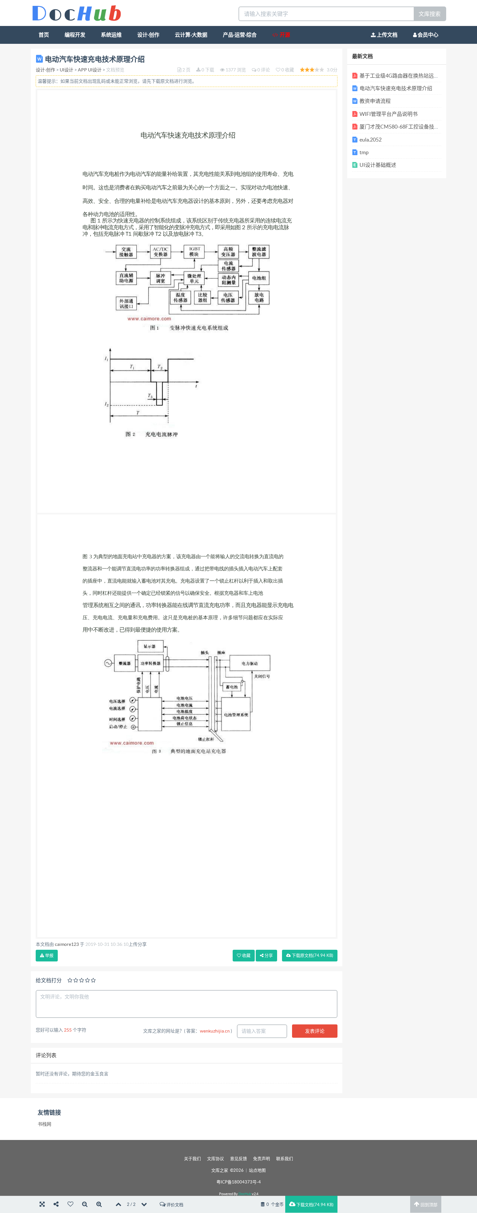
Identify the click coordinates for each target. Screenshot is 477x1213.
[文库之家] (77, 12)
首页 (44, 35)
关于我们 (192, 1158)
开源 (284, 35)
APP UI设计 (90, 69)
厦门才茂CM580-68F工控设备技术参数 (405, 127)
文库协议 (215, 1158)
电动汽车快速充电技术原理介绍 (396, 88)
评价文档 (174, 1204)
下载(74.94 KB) (312, 955)
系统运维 (111, 35)
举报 (49, 955)
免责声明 (261, 1158)
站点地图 (257, 1170)
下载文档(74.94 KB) (314, 1204)
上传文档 (387, 35)
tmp (364, 152)
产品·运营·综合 (240, 35)
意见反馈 (238, 1158)
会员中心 (427, 35)
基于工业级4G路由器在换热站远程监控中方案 (412, 76)
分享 (268, 955)
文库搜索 (430, 14)
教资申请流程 (375, 101)
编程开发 (75, 35)
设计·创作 (148, 35)
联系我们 (284, 1158)
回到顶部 (428, 1204)
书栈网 (44, 1124)
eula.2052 (371, 139)
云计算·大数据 (191, 35)
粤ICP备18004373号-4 (238, 1182)
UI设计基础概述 (378, 165)
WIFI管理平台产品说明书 (389, 114)
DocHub (244, 1194)
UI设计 (66, 69)
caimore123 (67, 944)
